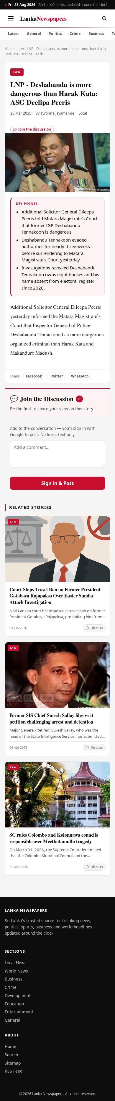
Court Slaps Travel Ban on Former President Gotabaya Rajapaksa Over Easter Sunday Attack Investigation (55, 596)
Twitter (56, 376)
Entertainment (19, 1012)
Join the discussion (34, 129)
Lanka (43, 18)
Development (18, 995)
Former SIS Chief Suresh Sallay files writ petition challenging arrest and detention (51, 718)
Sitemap (13, 1063)
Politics (55, 33)
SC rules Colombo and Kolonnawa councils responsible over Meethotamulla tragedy (53, 838)
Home (10, 48)
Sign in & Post (57, 483)
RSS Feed (13, 1071)
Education (14, 1004)
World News (16, 971)
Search (11, 1054)
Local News (16, 962)
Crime (75, 33)
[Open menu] (11, 18)
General (34, 33)
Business (96, 33)
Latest (13, 33)
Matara (66, 316)
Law (21, 48)
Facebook (34, 376)
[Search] (104, 18)
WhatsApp (79, 376)
